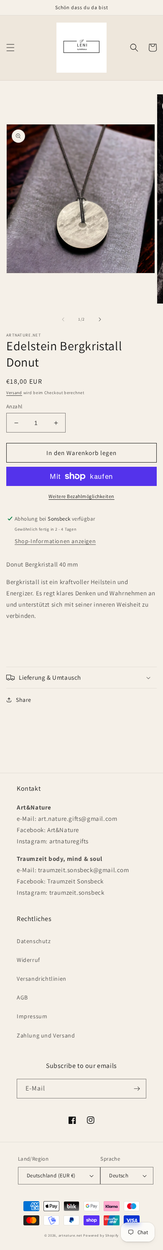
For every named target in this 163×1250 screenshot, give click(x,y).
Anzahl (14, 406)
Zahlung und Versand (46, 1035)
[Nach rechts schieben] (100, 319)
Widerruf (28, 960)
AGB (22, 997)
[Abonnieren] (136, 1088)
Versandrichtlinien (41, 978)
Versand (14, 392)
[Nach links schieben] (63, 319)
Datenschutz (34, 941)
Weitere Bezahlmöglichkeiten (81, 496)
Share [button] (23, 699)
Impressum (32, 1016)
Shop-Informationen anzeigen (55, 541)
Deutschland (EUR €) (51, 1175)
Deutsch (118, 1175)
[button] (10, 47)
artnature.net (70, 1235)
